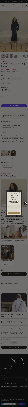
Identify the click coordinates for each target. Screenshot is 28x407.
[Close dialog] (19, 192)
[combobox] (9, 208)
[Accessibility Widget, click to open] (25, 203)
